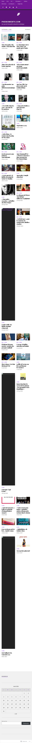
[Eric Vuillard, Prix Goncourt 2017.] (8, 592)
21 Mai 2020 (19, 50)
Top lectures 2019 (22, 125)
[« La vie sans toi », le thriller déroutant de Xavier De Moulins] (8, 167)
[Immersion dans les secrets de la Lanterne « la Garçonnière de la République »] (23, 376)
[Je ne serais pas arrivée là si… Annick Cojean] (8, 521)
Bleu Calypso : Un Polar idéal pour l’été (8, 365)
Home (3, 1)
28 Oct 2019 (5, 180)
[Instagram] (6, 7)
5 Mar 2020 (19, 89)
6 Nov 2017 (4, 656)
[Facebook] (3, 7)
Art (11, 1)
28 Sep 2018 (5, 493)
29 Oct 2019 (19, 161)
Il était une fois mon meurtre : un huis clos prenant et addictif (8, 346)
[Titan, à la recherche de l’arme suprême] (8, 57)
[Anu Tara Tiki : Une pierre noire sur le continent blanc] (23, 76)
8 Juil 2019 (4, 368)
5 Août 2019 (5, 349)
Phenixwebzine (5, 676)
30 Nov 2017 (20, 533)
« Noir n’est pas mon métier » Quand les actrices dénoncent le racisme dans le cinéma (23, 510)
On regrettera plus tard (23, 551)
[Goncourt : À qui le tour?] (8, 429)
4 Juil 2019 (19, 369)
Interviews (4, 3)
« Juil (15, 714)
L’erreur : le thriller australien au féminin (23, 345)
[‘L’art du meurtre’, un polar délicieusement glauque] (8, 76)
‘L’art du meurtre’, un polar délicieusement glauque (8, 87)
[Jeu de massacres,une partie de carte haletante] (8, 146)
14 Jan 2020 (4, 139)
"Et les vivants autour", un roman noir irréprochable (23, 66)
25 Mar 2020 (19, 70)
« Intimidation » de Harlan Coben (22, 530)
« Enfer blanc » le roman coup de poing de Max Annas (8, 135)
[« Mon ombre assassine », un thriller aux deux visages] (8, 189)
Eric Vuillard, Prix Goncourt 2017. (7, 653)
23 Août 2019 (5, 330)
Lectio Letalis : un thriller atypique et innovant (7, 326)
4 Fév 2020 (19, 111)
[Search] (16, 7)
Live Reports (11, 3)
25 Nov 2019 (5, 159)
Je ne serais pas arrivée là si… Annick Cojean (8, 530)
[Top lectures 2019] (23, 118)
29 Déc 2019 (20, 127)
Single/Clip (20, 3)
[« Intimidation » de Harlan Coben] (23, 521)
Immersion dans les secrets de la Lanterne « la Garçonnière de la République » (23, 386)
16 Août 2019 (20, 226)
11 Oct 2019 (19, 179)
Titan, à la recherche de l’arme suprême (8, 65)
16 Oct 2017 (19, 553)
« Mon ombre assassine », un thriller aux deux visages (8, 200)
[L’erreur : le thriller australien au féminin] (23, 337)
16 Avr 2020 (4, 68)
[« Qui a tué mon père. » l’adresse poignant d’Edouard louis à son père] (8, 500)
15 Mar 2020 (5, 91)
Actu (8, 1)
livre (3, 42)
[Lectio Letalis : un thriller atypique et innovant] (8, 264)
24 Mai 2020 (4, 48)
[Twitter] (9, 7)
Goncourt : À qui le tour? (6, 490)
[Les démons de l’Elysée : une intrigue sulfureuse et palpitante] (23, 187)
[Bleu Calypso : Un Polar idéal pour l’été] (8, 356)
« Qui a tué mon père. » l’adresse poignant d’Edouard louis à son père (8, 510)
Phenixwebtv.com (11, 22)
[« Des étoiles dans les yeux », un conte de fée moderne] (8, 98)
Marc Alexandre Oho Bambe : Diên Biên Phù (8, 45)
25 (7, 707)
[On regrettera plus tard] (23, 541)
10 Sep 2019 (20, 200)
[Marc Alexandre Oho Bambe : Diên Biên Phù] (8, 37)
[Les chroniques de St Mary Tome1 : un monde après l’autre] (23, 37)
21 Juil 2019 (19, 348)
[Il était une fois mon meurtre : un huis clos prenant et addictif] (8, 337)
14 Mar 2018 (5, 533)
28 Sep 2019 (5, 204)
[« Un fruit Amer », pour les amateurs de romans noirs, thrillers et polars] (23, 211)
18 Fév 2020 (5, 111)
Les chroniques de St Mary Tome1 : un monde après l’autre (22, 46)
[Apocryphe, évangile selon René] (23, 167)
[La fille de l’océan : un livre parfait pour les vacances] (23, 356)
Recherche (4, 721)
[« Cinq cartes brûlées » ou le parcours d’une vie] (23, 98)
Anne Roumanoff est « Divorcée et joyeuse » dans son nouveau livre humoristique (23, 156)
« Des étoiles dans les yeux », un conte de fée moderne (8, 107)
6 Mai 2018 (4, 514)
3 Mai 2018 (19, 514)
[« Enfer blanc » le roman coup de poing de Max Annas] (8, 122)
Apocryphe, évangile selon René (22, 176)
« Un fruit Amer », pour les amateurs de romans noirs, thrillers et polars (23, 221)
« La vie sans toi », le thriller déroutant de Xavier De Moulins (7, 177)
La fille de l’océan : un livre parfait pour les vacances (23, 365)
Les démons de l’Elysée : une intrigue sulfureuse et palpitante (23, 196)
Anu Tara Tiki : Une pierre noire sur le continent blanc (22, 86)
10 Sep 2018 (20, 391)
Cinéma (25, 1)
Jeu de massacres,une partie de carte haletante (8, 155)
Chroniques (18, 1)
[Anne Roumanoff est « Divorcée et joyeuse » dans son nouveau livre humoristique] (23, 146)
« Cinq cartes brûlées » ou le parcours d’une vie (23, 107)
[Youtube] (13, 7)
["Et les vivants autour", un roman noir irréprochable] (23, 57)
